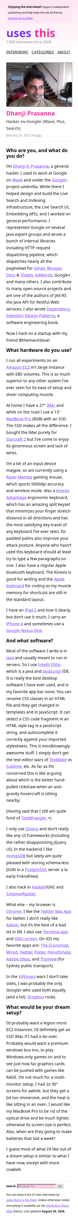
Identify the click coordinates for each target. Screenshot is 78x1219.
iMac (51, 405)
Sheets (26, 275)
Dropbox (35, 997)
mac (39, 135)
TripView (48, 959)
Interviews (17, 52)
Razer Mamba (19, 477)
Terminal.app (55, 932)
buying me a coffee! (20, 18)
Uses (30, 32)
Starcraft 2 (16, 439)
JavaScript (52, 671)
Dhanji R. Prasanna (31, 166)
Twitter (26, 952)
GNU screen (26, 938)
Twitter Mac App (56, 911)
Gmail (39, 268)
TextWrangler (34, 818)
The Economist (54, 945)
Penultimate (59, 952)
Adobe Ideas (18, 959)
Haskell (38, 887)
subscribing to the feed (21, 1200)
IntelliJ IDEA (49, 664)
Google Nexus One (24, 630)
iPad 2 (30, 610)
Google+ (60, 180)
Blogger (54, 268)
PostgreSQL (36, 869)
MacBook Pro (18, 419)
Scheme (13, 894)
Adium (12, 925)
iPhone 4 (14, 624)
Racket (29, 894)
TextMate (58, 759)
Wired (11, 952)
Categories (43, 52)
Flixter (39, 952)
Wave (17, 180)
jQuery (32, 829)
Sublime (14, 766)
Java (10, 657)
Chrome (13, 911)
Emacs (30, 976)
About (63, 52)
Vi (20, 976)
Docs (10, 275)
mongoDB (15, 856)
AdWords (43, 275)
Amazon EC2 (18, 367)
